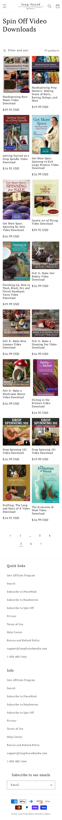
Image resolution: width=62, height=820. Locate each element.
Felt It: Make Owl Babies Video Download (43, 276)
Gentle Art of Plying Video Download (45, 222)
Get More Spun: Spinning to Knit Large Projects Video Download (45, 163)
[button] (4, 6)
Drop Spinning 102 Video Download (15, 451)
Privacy (11, 616)
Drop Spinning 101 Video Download (44, 451)
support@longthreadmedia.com (27, 648)
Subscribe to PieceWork (22, 591)
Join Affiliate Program (21, 575)
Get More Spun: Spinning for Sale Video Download (14, 227)
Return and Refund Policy (23, 640)
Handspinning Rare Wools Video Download (15, 100)
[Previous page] (10, 536)
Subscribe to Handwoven (22, 599)
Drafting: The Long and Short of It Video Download (16, 508)
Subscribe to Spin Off (20, 608)
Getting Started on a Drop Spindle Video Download (16, 159)
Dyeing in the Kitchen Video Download (41, 403)
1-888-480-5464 (17, 656)
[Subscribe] (51, 785)
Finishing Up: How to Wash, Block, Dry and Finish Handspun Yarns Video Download (16, 291)
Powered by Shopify (43, 814)
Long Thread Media (26, 814)
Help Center (14, 632)
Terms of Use (15, 624)
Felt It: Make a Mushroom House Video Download (14, 394)
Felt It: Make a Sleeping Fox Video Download (44, 344)
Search (11, 583)
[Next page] (41, 544)
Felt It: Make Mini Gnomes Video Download (15, 344)
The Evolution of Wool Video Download (43, 510)
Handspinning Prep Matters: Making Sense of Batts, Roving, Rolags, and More (44, 94)
